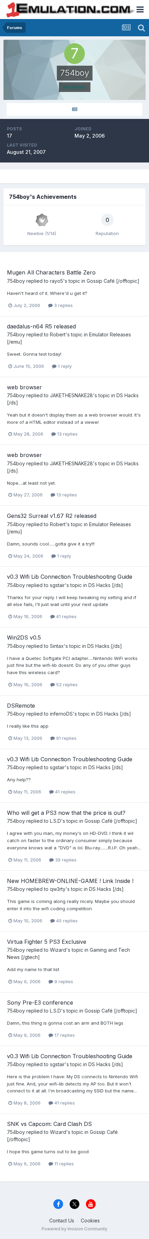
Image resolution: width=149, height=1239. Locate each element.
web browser (24, 387)
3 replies (63, 305)
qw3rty (57, 889)
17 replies (64, 1035)
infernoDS (61, 714)
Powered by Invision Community (74, 1228)
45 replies (66, 920)
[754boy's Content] (74, 109)
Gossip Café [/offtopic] (113, 281)
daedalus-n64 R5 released (41, 326)
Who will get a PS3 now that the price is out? (66, 812)
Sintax (57, 646)
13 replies (67, 434)
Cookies (90, 1220)
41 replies (66, 616)
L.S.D (55, 821)
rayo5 (56, 281)
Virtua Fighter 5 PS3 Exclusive (46, 941)
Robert (57, 334)
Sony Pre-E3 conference (40, 1002)
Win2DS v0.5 (24, 637)
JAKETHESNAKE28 (71, 395)
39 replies (65, 860)
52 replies (66, 684)
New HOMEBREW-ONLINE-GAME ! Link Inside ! (70, 880)
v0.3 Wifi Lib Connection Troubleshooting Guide (69, 576)
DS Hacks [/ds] (105, 585)
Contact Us (61, 1220)
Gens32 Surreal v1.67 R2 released (51, 515)
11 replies (63, 1163)
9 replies (63, 981)
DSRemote (21, 705)
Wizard (58, 950)
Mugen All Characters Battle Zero (51, 272)
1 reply (64, 366)
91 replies (66, 738)
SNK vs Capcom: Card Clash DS (49, 1123)
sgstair (57, 585)
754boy (16, 281)
